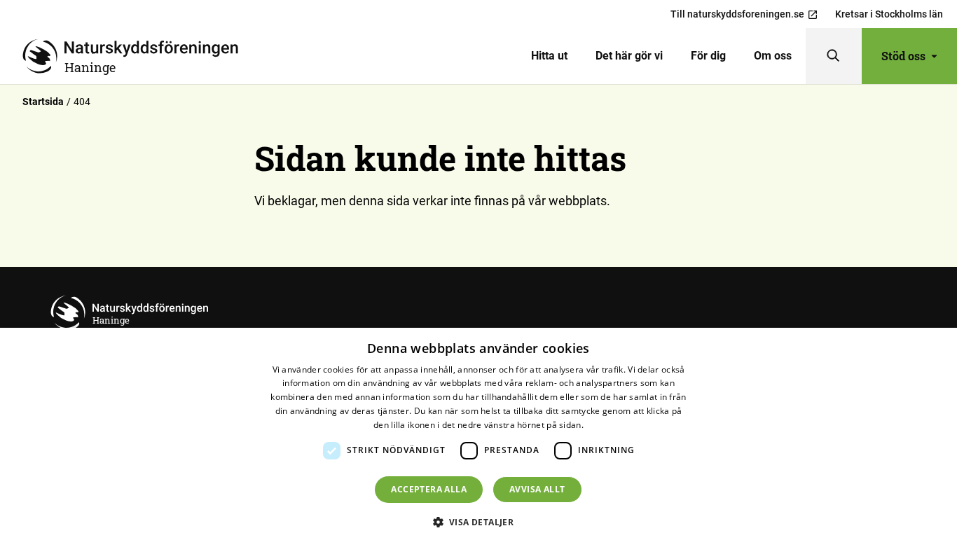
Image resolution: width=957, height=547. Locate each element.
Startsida (43, 101)
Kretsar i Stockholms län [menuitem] (889, 14)
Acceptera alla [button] (429, 489)
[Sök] (834, 56)
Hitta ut (549, 55)
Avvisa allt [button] (537, 489)
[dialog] (478, 437)
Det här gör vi (629, 55)
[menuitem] (549, 56)
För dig (708, 55)
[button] (478, 521)
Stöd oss (903, 55)
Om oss (773, 55)
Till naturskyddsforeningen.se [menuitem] (737, 14)
